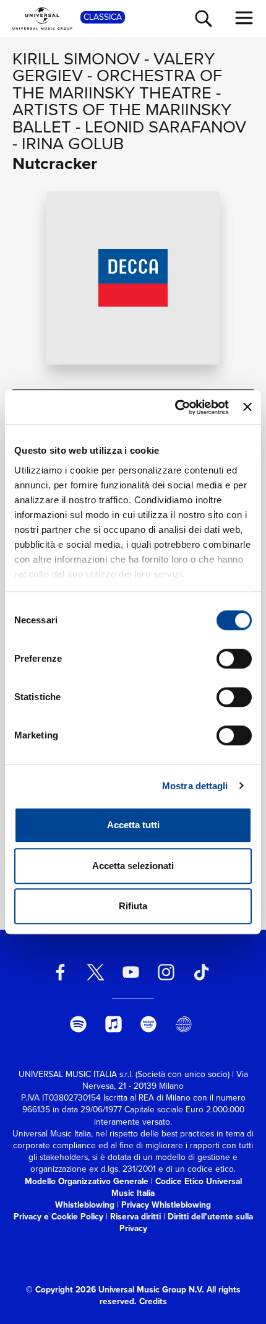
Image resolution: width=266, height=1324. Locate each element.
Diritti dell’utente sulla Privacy (186, 1222)
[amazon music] (148, 1024)
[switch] (234, 658)
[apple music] (113, 1024)
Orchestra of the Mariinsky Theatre (117, 84)
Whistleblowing (84, 1204)
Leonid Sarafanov (165, 126)
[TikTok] (201, 972)
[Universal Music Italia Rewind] (183, 1024)
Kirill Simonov (76, 58)
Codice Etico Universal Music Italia (176, 1187)
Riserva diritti (135, 1216)
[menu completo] (244, 18)
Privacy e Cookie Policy (58, 1216)
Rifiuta (133, 906)
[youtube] (131, 972)
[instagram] (166, 972)
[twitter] (96, 972)
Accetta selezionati (133, 865)
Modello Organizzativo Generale (86, 1181)
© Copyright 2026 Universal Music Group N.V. (115, 1289)
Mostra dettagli (195, 786)
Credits (153, 1301)
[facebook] (60, 972)
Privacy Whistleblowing (166, 1204)
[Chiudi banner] (247, 407)
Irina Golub (73, 143)
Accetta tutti (133, 825)
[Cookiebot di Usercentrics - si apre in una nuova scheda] (175, 407)
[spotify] (78, 1024)
